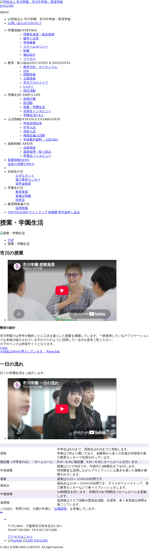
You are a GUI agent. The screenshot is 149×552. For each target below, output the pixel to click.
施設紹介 (29, 54)
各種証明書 (23, 196)
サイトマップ (38, 212)
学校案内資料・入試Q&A (40, 139)
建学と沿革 (31, 38)
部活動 (28, 103)
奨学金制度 (23, 183)
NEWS (18, 160)
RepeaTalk (53, 351)
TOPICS (21, 164)
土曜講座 (29, 78)
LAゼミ (28, 86)
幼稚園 (52, 212)
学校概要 (29, 42)
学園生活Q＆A (33, 115)
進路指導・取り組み (37, 151)
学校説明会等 (32, 123)
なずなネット (25, 175)
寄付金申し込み (69, 212)
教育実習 (22, 191)
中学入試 (29, 127)
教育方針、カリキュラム (40, 67)
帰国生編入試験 (34, 135)
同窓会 (20, 200)
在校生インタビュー (37, 111)
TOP (11, 212)
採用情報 (22, 208)
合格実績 (29, 147)
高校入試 (29, 131)
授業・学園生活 (34, 107)
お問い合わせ (24, 23)
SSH (26, 70)
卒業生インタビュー (37, 155)
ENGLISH (7, 5)
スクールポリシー (35, 46)
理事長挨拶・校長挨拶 (38, 34)
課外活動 (29, 90)
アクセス (29, 58)
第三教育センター (28, 179)
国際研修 (29, 74)
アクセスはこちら (20, 536)
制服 (26, 50)
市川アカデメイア (35, 82)
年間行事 (29, 99)
